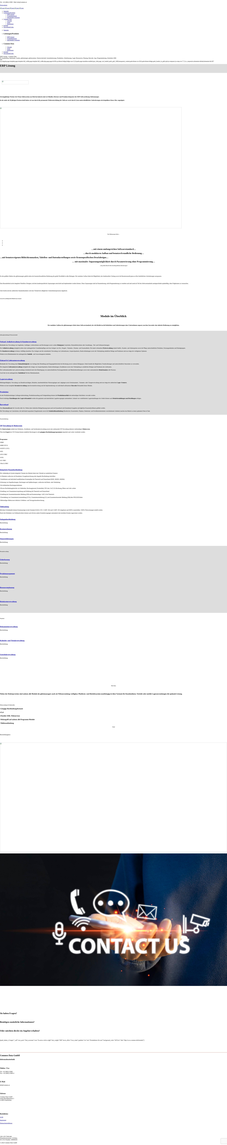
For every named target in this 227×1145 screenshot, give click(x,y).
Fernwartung (3, 5)
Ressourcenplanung (7, 587)
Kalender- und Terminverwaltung (12, 640)
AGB (1, 1117)
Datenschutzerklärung (6, 1123)
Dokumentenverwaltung (9, 627)
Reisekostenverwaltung (8, 601)
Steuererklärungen (7, 539)
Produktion (4, 392)
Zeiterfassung (5, 560)
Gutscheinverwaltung (8, 655)
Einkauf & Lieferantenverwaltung (12, 360)
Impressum (3, 1120)
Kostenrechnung (6, 529)
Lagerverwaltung (6, 379)
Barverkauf (4, 405)
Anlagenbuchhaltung (7, 519)
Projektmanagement (7, 574)
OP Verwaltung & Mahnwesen (11, 426)
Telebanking (4, 507)
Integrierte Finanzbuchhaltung (11, 470)
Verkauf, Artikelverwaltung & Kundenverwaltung (18, 342)
